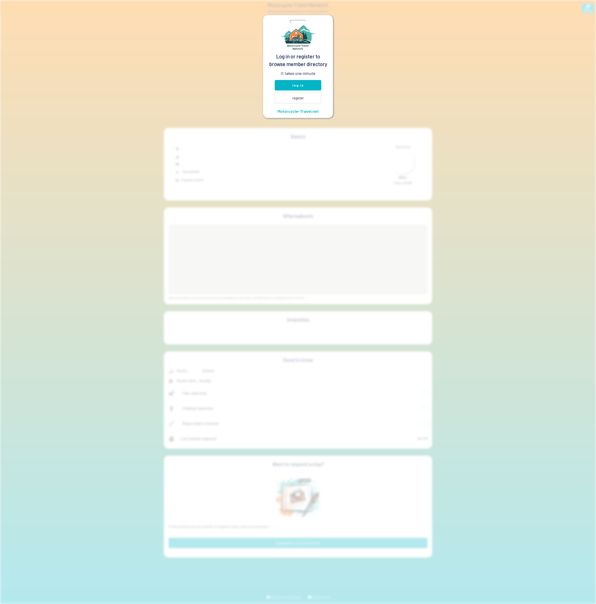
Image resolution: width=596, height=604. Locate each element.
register (298, 98)
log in (298, 85)
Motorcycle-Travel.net (298, 111)
